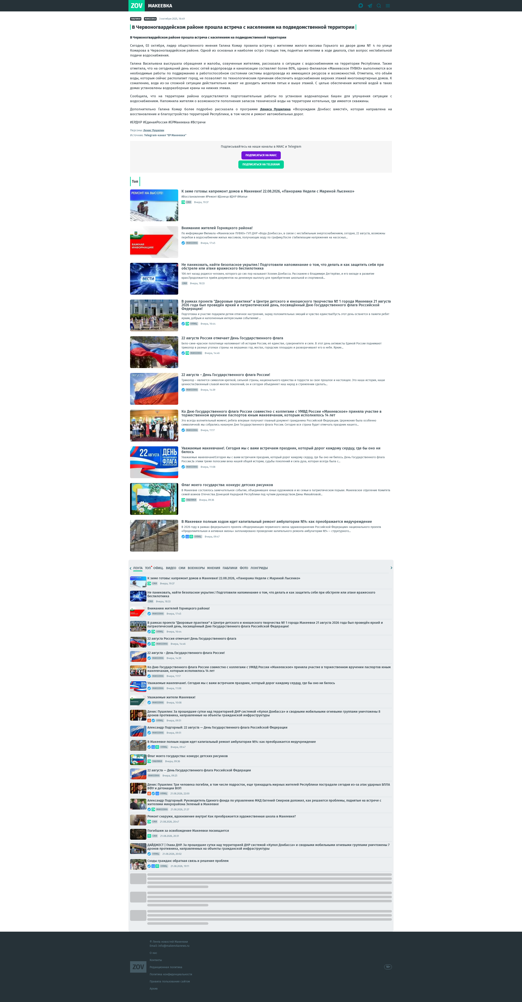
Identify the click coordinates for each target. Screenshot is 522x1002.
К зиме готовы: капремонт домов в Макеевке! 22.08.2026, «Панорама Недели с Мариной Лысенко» (267, 191)
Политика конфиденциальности (171, 974)
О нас (153, 953)
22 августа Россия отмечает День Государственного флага (232, 338)
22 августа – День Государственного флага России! (225, 375)
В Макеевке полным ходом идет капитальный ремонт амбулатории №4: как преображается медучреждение (276, 521)
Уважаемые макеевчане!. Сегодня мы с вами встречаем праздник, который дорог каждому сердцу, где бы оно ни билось (280, 450)
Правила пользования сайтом (170, 981)
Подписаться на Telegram (261, 164)
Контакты (156, 960)
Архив (154, 988)
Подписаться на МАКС (261, 155)
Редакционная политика (166, 967)
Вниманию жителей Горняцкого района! (216, 228)
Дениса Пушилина (275, 109)
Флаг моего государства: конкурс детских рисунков (227, 485)
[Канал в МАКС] (361, 6)
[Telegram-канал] (370, 6)
